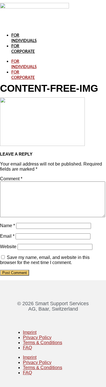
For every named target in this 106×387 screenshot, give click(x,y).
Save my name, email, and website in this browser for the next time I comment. (45, 260)
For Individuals (24, 64)
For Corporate (23, 75)
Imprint (29, 332)
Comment (11, 178)
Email (7, 236)
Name (7, 225)
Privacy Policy (37, 337)
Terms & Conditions (42, 342)
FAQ (27, 347)
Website (8, 246)
